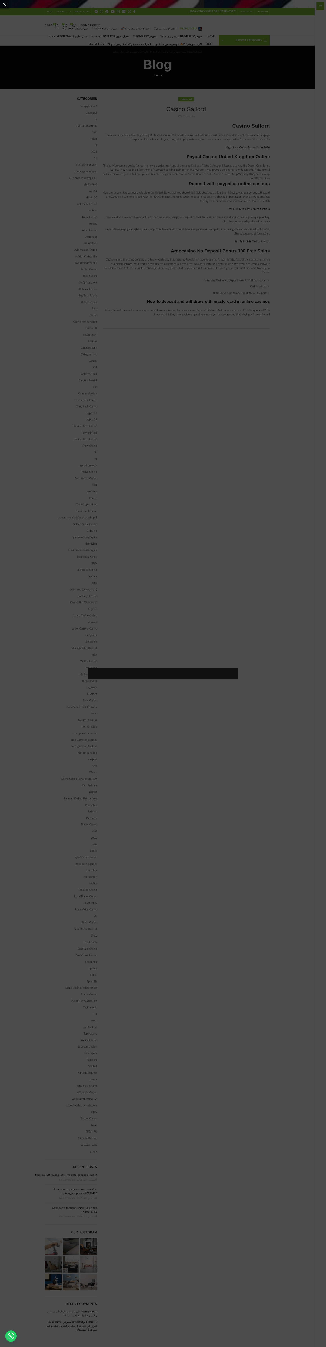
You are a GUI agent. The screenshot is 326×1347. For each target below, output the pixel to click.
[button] (11, 1336)
